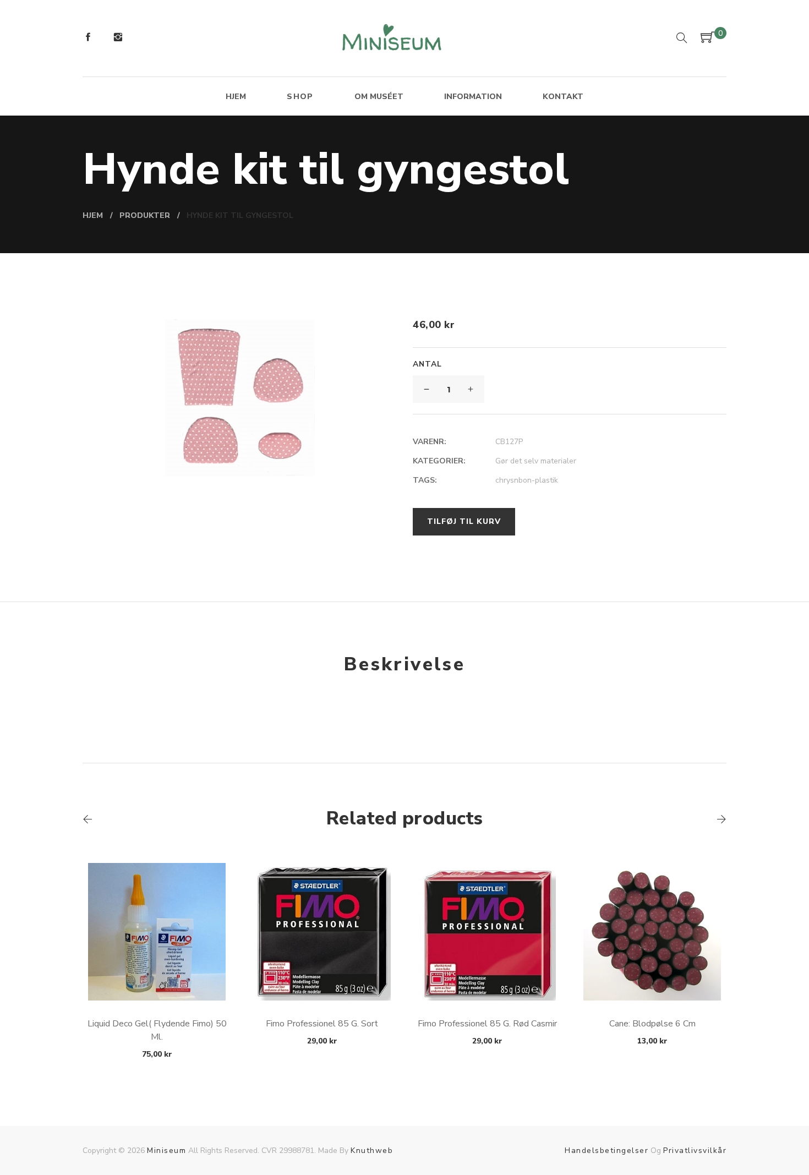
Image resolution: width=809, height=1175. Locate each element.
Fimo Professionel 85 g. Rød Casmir (487, 1024)
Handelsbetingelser (606, 1150)
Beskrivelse (404, 664)
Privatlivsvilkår (694, 1150)
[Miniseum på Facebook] (88, 38)
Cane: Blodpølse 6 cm (652, 1024)
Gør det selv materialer (535, 461)
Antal (427, 364)
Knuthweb (372, 1150)
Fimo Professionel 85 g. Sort (322, 1024)
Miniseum (166, 1150)
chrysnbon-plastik (526, 480)
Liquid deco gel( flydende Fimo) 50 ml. (157, 1030)
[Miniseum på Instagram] (117, 38)
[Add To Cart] (157, 974)
